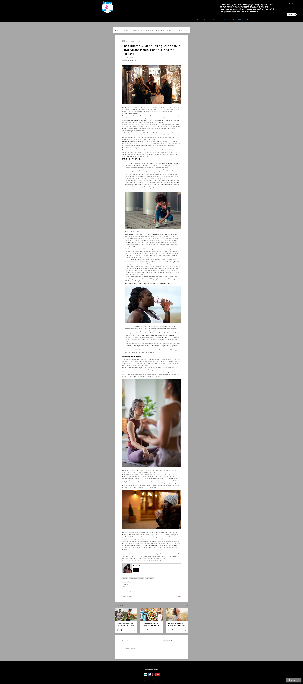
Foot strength (149, 30)
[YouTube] (158, 674)
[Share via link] (134, 591)
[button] (293, 4)
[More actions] (180, 41)
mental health (133, 578)
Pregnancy (126, 30)
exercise (141, 578)
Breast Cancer (171, 30)
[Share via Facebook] (123, 591)
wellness (125, 578)
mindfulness (125, 584)
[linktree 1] (145, 674)
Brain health (160, 30)
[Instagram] (154, 674)
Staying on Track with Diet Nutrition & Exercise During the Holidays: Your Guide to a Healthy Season (151, 624)
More (180, 30)
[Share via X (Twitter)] (127, 591)
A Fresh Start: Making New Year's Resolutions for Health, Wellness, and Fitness (126, 624)
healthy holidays (149, 578)
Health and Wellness (127, 582)
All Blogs (117, 30)
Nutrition (124, 586)
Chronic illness (137, 30)
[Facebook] (149, 674)
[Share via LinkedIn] (131, 591)
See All (186, 605)
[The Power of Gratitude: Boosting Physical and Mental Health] (177, 614)
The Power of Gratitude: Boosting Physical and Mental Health (177, 624)
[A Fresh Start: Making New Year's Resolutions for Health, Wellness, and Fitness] (126, 614)
